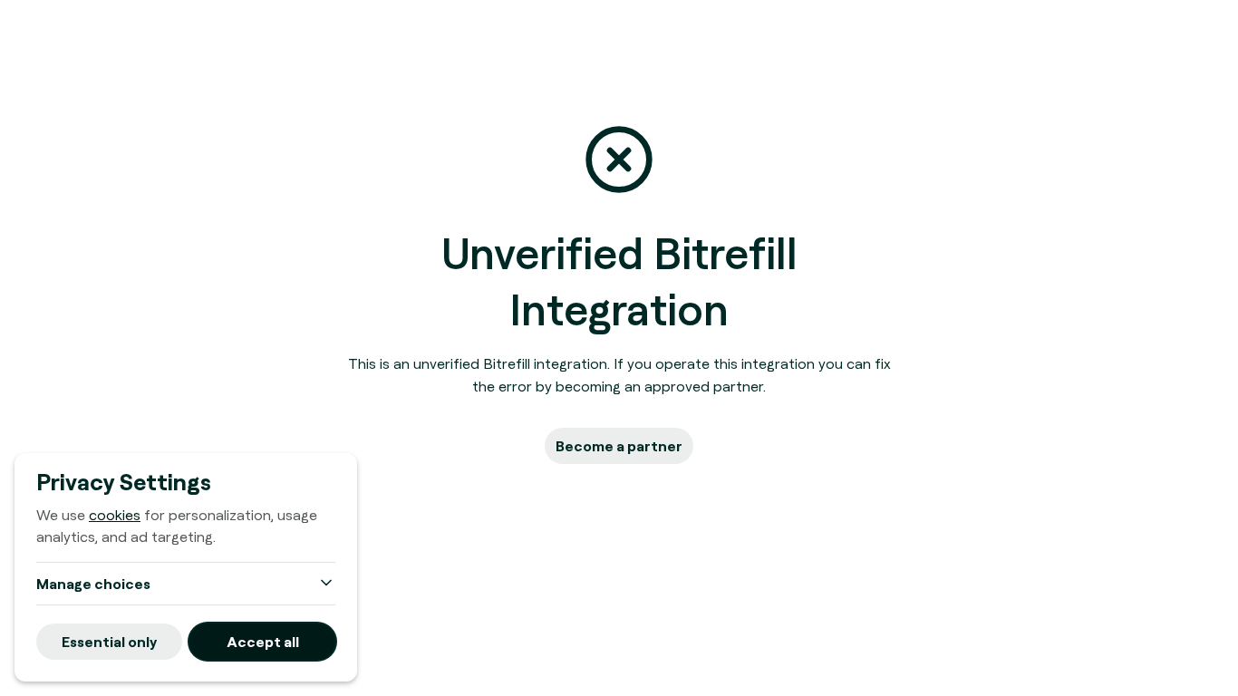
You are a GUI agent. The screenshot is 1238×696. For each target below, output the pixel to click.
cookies (114, 515)
